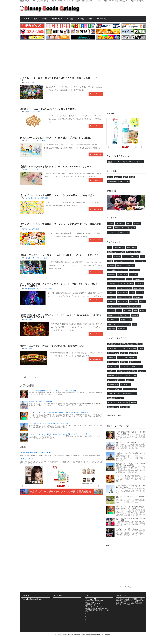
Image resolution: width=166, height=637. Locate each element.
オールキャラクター (129, 348)
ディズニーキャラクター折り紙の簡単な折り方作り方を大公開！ (130, 519)
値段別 (44, 19)
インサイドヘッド (114, 348)
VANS (137, 252)
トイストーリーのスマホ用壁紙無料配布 (128, 475)
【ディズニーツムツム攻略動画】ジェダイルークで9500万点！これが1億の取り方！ (60, 225)
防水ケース (126, 324)
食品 (39, 111)
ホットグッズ (122, 302)
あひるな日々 (90, 605)
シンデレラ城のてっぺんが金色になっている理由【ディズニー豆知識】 (130, 486)
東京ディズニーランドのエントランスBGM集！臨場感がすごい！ (53, 345)
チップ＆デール (130, 357)
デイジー (124, 362)
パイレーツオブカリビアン (127, 371)
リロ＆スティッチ (114, 393)
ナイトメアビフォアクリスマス (131, 366)
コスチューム (112, 279)
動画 (46, 198)
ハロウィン (111, 293)
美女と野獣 (124, 407)
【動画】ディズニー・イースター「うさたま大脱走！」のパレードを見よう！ (59, 255)
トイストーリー (135, 362)
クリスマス (133, 274)
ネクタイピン (138, 288)
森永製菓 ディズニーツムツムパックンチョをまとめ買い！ (49, 108)
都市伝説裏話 (112, 181)
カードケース (134, 270)
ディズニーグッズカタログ (62, 634)
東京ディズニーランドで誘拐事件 (41, 402)
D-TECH (110, 223)
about (26, 19)
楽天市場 (135, 315)
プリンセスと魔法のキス (116, 380)
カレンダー (123, 270)
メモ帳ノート (112, 306)
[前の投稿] (35, 377)
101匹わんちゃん (113, 344)
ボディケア (133, 302)
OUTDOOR (112, 252)
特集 (90, 19)
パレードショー (37, 258)
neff (109, 256)
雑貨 (43, 140)
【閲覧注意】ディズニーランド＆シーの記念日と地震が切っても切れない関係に (130, 464)
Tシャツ (130, 252)
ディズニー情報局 (92, 599)
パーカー (128, 297)
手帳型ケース (124, 232)
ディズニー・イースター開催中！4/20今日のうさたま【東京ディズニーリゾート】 (59, 78)
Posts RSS (100, 634)
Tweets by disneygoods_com (31, 599)
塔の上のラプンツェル (115, 398)
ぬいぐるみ (119, 261)
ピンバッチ (138, 297)
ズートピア (111, 357)
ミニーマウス (125, 384)
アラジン (138, 344)
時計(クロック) (124, 315)
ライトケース (124, 306)
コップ (122, 279)
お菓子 (26, 111)
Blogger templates (91, 634)
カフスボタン (112, 270)
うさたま (27, 83)
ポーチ (142, 302)
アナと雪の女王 (30, 289)
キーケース (111, 274)
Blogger (129, 587)
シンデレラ (28, 198)
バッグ (132, 293)
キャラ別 (70, 19)
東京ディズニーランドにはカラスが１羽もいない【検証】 (130, 497)
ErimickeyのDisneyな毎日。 (95, 600)
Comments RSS (108, 634)
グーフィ (124, 353)
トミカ (120, 288)
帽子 (135, 311)
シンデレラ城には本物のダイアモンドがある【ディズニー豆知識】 (53, 391)
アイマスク (129, 261)
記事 (35, 19)
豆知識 (132, 177)
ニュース (118, 177)
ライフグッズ (135, 306)
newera (117, 256)
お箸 (142, 256)
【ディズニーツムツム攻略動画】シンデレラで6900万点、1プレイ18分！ (57, 195)
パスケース (111, 297)
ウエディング (129, 265)
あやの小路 (134, 256)
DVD (109, 247)
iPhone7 (137, 223)
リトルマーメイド (130, 389)
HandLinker (131, 247)
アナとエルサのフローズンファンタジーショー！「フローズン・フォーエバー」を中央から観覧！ (60, 284)
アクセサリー (140, 261)
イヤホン (120, 265)
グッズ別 (81, 19)
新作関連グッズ (57, 19)
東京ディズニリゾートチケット (133, 162)
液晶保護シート (113, 320)
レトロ (119, 311)
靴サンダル (121, 329)
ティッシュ (111, 288)
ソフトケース (130, 228)
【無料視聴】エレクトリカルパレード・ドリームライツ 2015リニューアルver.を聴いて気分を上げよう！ (61, 315)
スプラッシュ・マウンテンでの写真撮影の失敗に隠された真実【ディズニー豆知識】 (59, 412)
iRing (110, 228)
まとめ (110, 177)
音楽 (26, 319)
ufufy (125, 256)
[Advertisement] (83, 56)
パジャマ (140, 293)
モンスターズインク (114, 389)
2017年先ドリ (102, 19)
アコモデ (111, 265)
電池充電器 (111, 329)
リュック (111, 311)
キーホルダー (122, 274)
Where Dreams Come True (95, 607)
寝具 (129, 311)
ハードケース (112, 232)
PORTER (121, 252)
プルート (130, 380)
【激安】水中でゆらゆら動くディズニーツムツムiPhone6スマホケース (56, 166)
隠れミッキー (124, 181)
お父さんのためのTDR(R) (94, 604)
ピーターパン (112, 375)
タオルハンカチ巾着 (126, 284)
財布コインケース (114, 324)
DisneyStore (119, 247)
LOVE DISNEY (91, 602)
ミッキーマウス (113, 384)
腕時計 (123, 320)
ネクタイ (128, 288)
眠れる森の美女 (113, 407)
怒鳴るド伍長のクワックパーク (97, 608)
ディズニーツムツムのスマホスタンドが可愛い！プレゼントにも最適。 (56, 137)
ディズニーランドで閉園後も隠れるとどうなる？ (130, 529)
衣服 (129, 320)
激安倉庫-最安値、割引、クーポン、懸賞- (98, 611)
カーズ (141, 348)
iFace (129, 223)
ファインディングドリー (128, 375)
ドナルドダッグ (113, 366)
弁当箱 (142, 311)
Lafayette (120, 223)
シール (129, 279)
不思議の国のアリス (129, 393)
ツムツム (33, 111)
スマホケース (29, 140)
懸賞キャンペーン (114, 162)
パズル (120, 297)
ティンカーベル (113, 362)
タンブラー (139, 284)
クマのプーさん (113, 353)
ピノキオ (142, 371)
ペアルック (111, 302)
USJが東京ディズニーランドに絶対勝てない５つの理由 (48, 423)
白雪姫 (133, 402)
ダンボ (120, 357)
